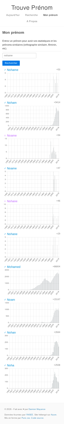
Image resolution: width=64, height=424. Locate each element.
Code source (37, 418)
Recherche (31, 15)
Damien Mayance (37, 409)
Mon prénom (50, 15)
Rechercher (11, 63)
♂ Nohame (11, 69)
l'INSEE (29, 414)
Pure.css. (26, 418)
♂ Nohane (10, 234)
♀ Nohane (10, 201)
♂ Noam (9, 299)
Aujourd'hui (13, 15)
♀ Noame (10, 135)
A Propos (32, 21)
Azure (54, 414)
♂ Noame (10, 168)
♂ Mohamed (12, 266)
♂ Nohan (10, 332)
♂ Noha (9, 365)
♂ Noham (10, 102)
